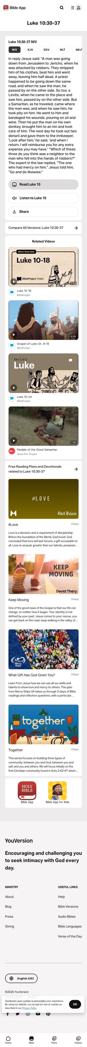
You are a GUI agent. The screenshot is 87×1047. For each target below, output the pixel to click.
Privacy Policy (29, 1008)
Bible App (27, 802)
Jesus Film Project (27, 454)
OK (75, 1004)
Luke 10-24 (28, 396)
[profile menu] (76, 7)
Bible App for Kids (57, 802)
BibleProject (23, 295)
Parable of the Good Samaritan (40, 449)
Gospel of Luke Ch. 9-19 (36, 343)
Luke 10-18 (28, 290)
